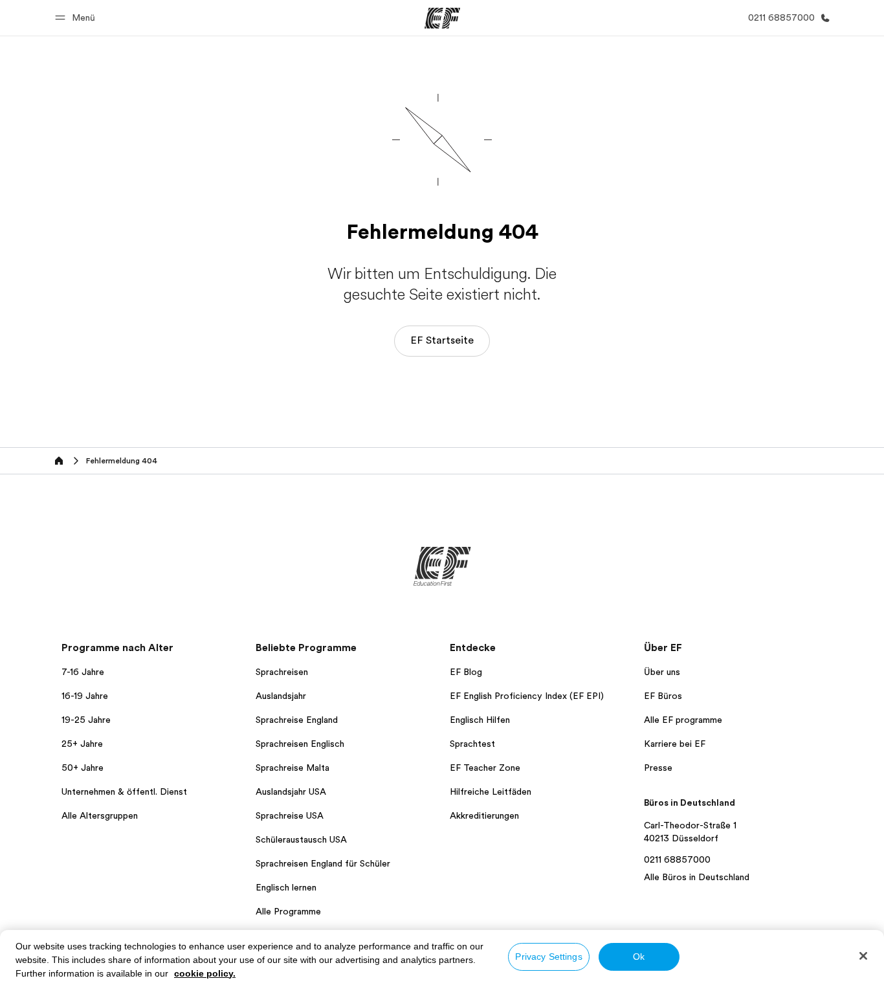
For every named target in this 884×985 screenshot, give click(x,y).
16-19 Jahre (84, 696)
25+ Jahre (82, 743)
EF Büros (663, 696)
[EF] (442, 18)
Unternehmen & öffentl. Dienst (124, 791)
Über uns (662, 672)
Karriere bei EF (674, 743)
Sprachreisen (282, 672)
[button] (77, 18)
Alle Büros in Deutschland (696, 877)
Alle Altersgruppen (99, 815)
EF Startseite (442, 340)
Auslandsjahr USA (291, 791)
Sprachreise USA (290, 815)
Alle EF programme (683, 719)
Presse (658, 767)
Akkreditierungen (484, 815)
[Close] (863, 956)
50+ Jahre (82, 767)
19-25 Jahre (86, 719)
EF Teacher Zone (485, 767)
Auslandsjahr (281, 696)
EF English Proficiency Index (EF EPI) (527, 696)
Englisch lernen (286, 887)
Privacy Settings (548, 956)
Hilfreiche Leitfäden (490, 791)
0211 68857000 (677, 859)
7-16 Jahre (82, 672)
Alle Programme (288, 911)
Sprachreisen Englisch (300, 743)
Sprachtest (472, 743)
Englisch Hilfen (480, 719)
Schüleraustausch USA (301, 839)
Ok (639, 956)
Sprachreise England (297, 719)
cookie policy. (205, 973)
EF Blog (466, 672)
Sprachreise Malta (292, 767)
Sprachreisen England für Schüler (323, 863)
